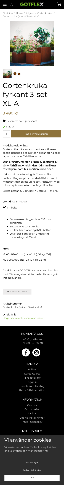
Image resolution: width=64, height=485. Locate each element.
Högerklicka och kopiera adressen (23, 318)
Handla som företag (32, 386)
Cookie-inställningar (32, 417)
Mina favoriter (32, 377)
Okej (32, 477)
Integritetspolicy (32, 421)
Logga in (32, 382)
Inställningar (32, 462)
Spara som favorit (18, 291)
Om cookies (32, 409)
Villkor (32, 369)
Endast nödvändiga (32, 470)
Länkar (32, 413)
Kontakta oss (32, 373)
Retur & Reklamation (32, 390)
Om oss (32, 405)
